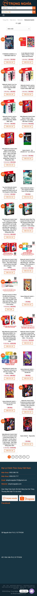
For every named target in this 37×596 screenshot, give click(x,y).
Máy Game (13, 20)
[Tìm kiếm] (34, 8)
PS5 (4, 585)
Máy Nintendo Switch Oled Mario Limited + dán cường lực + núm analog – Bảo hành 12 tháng (27, 119)
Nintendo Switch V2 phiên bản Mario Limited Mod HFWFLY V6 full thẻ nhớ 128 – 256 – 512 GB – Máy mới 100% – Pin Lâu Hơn (27, 335)
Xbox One (23, 587)
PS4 (8, 585)
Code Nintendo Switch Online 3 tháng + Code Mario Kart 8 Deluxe (27, 54)
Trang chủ (5, 20)
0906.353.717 (13, 476)
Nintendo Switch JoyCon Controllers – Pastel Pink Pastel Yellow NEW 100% (27, 87)
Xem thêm (9, 309)
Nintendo (20, 20)
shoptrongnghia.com (14, 484)
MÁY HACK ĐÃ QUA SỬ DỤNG (10, 587)
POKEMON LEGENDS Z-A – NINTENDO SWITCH (10, 54)
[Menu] (3, 15)
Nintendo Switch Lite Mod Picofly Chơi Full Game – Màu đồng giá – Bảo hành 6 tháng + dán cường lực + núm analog (27, 263)
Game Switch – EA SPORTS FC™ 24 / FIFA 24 (27, 151)
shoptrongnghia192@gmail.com (16, 480)
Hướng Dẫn (31, 587)
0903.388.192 (13, 472)
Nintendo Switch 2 (16, 585)
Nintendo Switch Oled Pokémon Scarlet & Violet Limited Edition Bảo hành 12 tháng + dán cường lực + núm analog (27, 404)
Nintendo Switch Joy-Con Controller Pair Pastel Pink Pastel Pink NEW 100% (9, 87)
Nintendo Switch (29, 585)
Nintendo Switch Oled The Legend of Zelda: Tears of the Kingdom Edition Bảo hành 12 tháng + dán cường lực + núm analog (27, 222)
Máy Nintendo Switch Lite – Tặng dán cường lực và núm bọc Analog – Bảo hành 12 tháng (9, 371)
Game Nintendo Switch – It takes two (28, 297)
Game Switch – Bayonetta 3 (27, 436)
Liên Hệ (22, 588)
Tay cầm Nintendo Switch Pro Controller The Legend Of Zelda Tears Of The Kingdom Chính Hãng (9, 189)
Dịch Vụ (15, 588)
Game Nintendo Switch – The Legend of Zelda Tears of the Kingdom (28, 189)
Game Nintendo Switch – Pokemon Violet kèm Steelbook (28, 371)
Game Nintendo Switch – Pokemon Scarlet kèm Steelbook (10, 403)
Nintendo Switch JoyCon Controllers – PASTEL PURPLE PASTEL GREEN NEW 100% (9, 119)
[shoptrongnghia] (17, 3)
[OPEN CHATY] (31, 591)
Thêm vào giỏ (9, 62)
